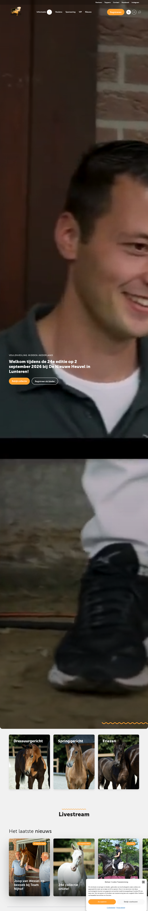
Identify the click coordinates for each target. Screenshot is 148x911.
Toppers (107, 2)
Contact (116, 2)
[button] (143, 882)
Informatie (41, 12)
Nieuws (88, 12)
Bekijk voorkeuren (131, 902)
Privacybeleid (120, 907)
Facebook (125, 2)
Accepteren (102, 902)
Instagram (135, 2)
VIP (80, 12)
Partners (99, 2)
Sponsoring (71, 12)
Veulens (58, 12)
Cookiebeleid (111, 907)
